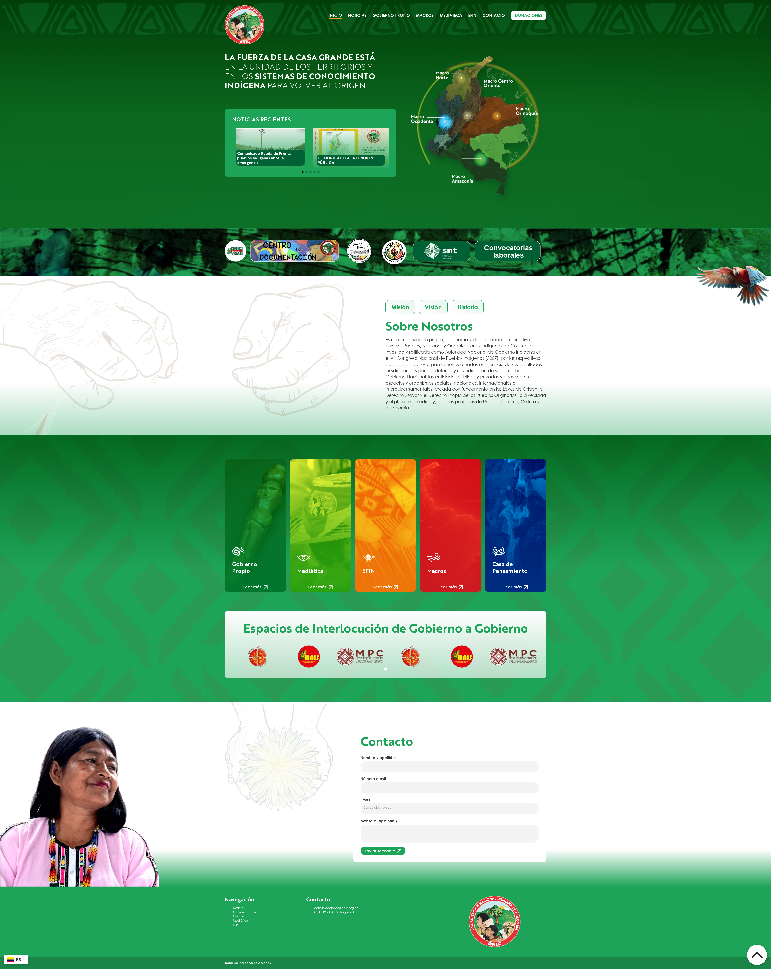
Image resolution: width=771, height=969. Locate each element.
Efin (472, 15)
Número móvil (373, 778)
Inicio (335, 15)
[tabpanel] (257, 656)
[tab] (303, 172)
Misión (400, 307)
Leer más (252, 587)
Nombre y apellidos (379, 757)
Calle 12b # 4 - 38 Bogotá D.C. (336, 912)
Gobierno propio (391, 15)
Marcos (238, 916)
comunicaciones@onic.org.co (336, 908)
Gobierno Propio (245, 912)
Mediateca (451, 15)
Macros (425, 15)
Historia (467, 307)
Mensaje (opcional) (379, 821)
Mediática (240, 920)
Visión (433, 307)
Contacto (493, 15)
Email (365, 800)
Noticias (357, 15)
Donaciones (528, 15)
